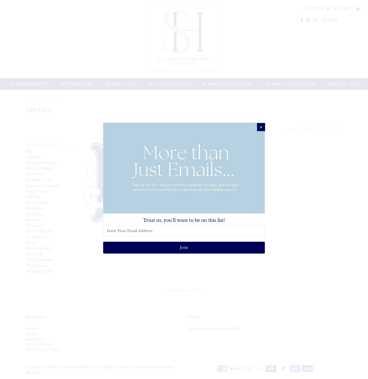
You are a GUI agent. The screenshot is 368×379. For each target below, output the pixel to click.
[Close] (261, 127)
